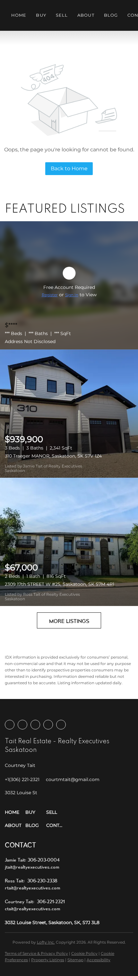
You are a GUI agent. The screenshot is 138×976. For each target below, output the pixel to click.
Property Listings (47, 959)
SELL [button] (62, 15)
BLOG (111, 15)
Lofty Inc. (46, 942)
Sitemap (75, 959)
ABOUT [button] (85, 15)
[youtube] (48, 724)
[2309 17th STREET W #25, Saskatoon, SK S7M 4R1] (69, 542)
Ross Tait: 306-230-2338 (31, 880)
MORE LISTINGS (69, 621)
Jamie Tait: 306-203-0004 (32, 859)
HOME (18, 15)
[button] (15, 812)
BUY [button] (41, 15)
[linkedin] (22, 724)
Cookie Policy (84, 953)
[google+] (61, 724)
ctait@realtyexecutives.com (32, 908)
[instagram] (35, 724)
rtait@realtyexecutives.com (32, 887)
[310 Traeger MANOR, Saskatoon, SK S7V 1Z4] (69, 413)
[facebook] (9, 724)
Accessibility (98, 959)
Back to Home (69, 168)
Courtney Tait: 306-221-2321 (35, 901)
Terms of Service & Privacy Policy (36, 953)
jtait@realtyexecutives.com (32, 867)
